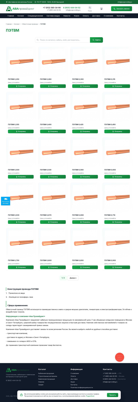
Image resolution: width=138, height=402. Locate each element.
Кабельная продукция (46, 373)
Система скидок (53, 16)
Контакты (121, 16)
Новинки (41, 382)
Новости (66, 16)
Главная (11, 16)
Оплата (86, 16)
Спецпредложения (35, 16)
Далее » (73, 278)
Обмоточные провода (30, 24)
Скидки (40, 385)
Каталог (21, 16)
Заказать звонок (123, 9)
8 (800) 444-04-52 (71, 8)
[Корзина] (102, 9)
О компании (108, 16)
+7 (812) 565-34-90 (52, 8)
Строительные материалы (47, 376)
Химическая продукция (46, 379)
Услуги (76, 16)
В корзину (22, 86)
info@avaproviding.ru (125, 2)
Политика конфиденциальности (82, 387)
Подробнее (90, 396)
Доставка (96, 16)
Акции (73, 382)
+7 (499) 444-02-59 (54, 10)
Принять (112, 395)
